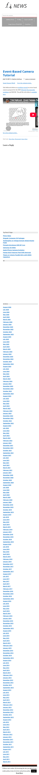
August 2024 (7, 366)
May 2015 (6, 638)
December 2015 (8, 621)
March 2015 (7, 643)
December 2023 (8, 386)
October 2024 (7, 361)
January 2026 (7, 324)
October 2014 (7, 655)
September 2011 (8, 747)
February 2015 (7, 645)
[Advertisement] (19, 47)
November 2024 (8, 359)
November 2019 (8, 507)
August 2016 (7, 601)
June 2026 (6, 312)
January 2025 (7, 354)
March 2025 (7, 349)
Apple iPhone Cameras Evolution (13, 250)
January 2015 (7, 648)
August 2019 (7, 515)
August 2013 (7, 690)
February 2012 (7, 734)
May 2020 (6, 492)
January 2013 (7, 707)
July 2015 (6, 633)
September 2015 (8, 628)
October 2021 (7, 450)
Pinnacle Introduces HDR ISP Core (14, 245)
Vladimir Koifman (17, 79)
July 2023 (6, 398)
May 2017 (6, 581)
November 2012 (8, 712)
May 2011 (6, 757)
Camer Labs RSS (28, 20)
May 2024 (6, 374)
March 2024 (7, 379)
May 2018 (6, 552)
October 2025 (7, 332)
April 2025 (6, 347)
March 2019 (7, 527)
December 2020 (8, 475)
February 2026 (7, 322)
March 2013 (7, 702)
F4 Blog (19, 20)
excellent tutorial (23, 87)
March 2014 (7, 673)
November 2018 (8, 537)
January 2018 (7, 562)
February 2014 (7, 675)
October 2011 (7, 744)
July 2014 (6, 663)
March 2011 (7, 762)
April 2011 (6, 759)
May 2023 (6, 403)
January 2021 (7, 473)
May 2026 (6, 315)
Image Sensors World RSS (15, 24)
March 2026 (7, 319)
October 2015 (7, 626)
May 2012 (6, 727)
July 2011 (6, 752)
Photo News (11, 139)
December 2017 (8, 564)
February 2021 (7, 470)
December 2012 (8, 710)
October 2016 (7, 596)
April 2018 (6, 554)
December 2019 (8, 505)
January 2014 (7, 678)
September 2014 (8, 658)
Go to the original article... (24, 83)
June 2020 (6, 490)
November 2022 (8, 418)
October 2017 (7, 569)
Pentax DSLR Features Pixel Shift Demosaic (17, 252)
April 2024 (6, 376)
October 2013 (7, 685)
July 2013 (6, 692)
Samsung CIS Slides (9, 248)
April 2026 (6, 317)
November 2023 (8, 389)
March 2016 (7, 613)
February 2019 (7, 529)
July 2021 (6, 458)
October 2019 (7, 510)
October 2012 (7, 715)
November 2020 (8, 477)
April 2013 (6, 700)
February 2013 (7, 705)
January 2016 (7, 618)
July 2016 (6, 603)
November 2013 (8, 683)
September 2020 (8, 482)
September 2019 (8, 512)
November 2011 (8, 742)
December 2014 (8, 650)
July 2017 (6, 576)
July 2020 (6, 487)
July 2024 (6, 369)
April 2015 (6, 641)
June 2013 (6, 695)
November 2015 (8, 623)
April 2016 (6, 611)
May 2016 (6, 608)
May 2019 (6, 522)
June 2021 (6, 460)
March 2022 (7, 438)
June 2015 (6, 636)
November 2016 (8, 594)
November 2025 (8, 329)
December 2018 (8, 534)
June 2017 (6, 579)
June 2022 (6, 431)
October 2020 (7, 480)
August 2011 (7, 749)
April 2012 (6, 729)
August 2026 (7, 307)
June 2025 (6, 342)
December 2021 (8, 445)
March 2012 (7, 732)
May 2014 (6, 668)
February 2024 (7, 381)
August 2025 (7, 337)
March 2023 (7, 408)
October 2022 (7, 421)
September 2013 (8, 688)
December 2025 (8, 327)
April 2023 (6, 406)
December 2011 (8, 739)
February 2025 (7, 352)
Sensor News (24, 139)
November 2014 (8, 653)
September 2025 (8, 334)
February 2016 (7, 616)
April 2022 (6, 436)
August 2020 (7, 485)
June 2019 (6, 520)
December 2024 (8, 356)
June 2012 (6, 725)
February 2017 (7, 589)
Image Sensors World (9, 83)
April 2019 (6, 524)
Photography (18, 139)
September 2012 (8, 717)
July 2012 (6, 722)
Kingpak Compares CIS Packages (13, 238)
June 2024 (6, 371)
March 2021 (7, 468)
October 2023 (7, 391)
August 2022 (7, 426)
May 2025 (6, 344)
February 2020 (7, 500)
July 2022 (6, 428)
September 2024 (8, 364)
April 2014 (6, 670)
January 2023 (7, 413)
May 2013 (6, 697)
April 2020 (6, 495)
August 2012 (7, 720)
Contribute (28, 24)
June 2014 (6, 665)
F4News (4, 5)
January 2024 (7, 384)
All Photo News (10, 20)
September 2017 (8, 571)
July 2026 (6, 310)
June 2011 (6, 754)
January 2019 (7, 532)
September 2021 (8, 453)
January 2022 (7, 443)
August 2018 (7, 544)
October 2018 (7, 539)
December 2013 (8, 680)
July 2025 (6, 339)
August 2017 (7, 574)
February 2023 (7, 411)
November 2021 (8, 448)
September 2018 (8, 542)
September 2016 (8, 599)
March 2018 (7, 557)
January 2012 (7, 737)
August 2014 (7, 660)
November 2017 (8, 566)
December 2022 (8, 416)
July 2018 (6, 547)
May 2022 (6, 433)
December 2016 (8, 591)
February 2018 (7, 559)
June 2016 (6, 606)
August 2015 (7, 631)
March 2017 (7, 586)
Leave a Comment (30, 79)
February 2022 (7, 441)
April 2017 (6, 584)
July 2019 (6, 517)
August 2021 (7, 455)
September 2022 (8, 423)
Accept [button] (33, 771)
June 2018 (6, 549)
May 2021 (6, 463)
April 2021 (6, 465)
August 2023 (7, 396)
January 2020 (7, 502)
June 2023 (6, 401)
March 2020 (7, 497)
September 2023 (8, 394)
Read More (19, 773)
